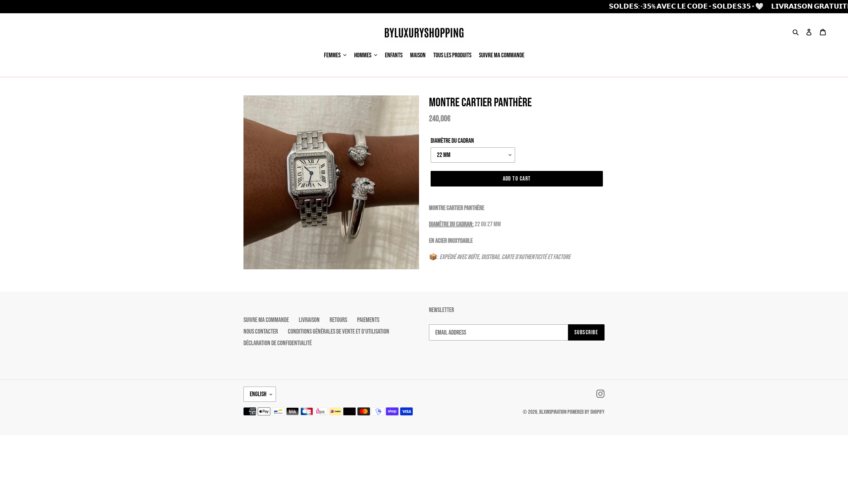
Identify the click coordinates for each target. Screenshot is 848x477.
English (258, 394)
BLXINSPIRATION (552, 412)
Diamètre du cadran (452, 141)
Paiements (368, 320)
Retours (338, 320)
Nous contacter (260, 332)
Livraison (309, 320)
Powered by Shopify (586, 412)
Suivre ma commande (266, 320)
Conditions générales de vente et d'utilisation (338, 332)
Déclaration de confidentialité (277, 343)
